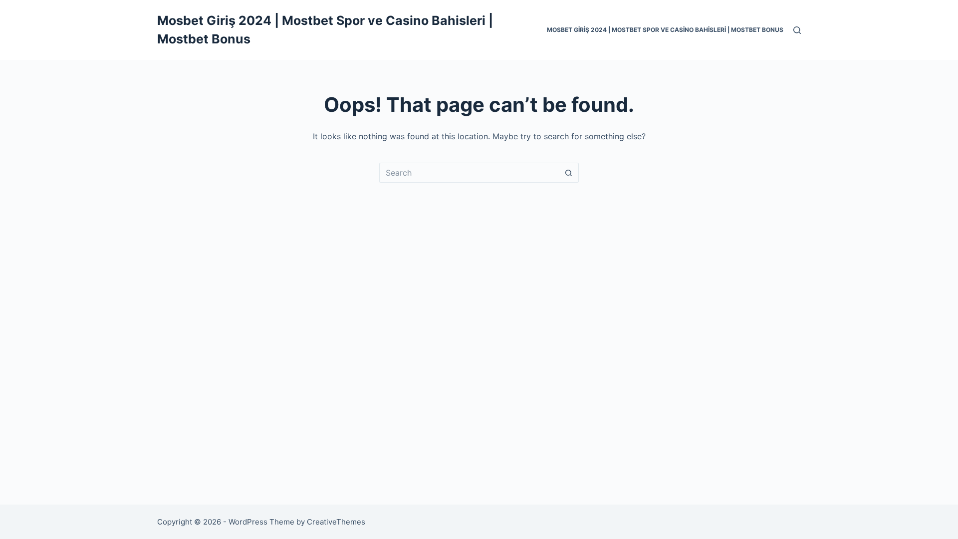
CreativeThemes (336, 522)
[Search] (797, 30)
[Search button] (569, 173)
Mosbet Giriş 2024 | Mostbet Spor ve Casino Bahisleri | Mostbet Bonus (665, 29)
